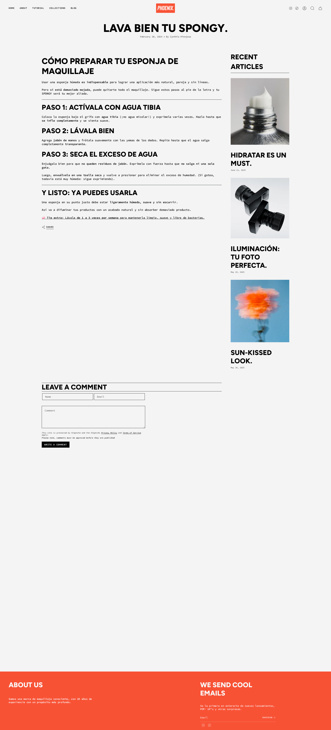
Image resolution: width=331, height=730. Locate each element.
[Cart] (320, 8)
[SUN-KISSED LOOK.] (260, 311)
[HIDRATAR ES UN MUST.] (260, 111)
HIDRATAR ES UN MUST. (258, 159)
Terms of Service (132, 433)
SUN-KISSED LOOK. (251, 356)
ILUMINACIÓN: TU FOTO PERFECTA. (255, 257)
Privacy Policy (109, 433)
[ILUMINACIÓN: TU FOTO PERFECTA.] (260, 208)
